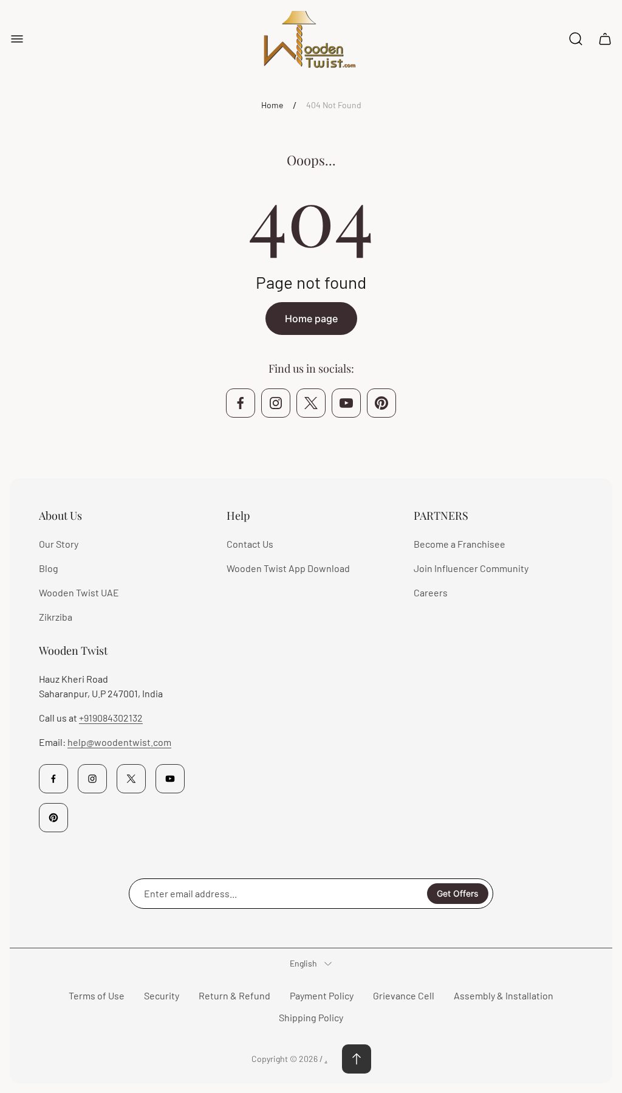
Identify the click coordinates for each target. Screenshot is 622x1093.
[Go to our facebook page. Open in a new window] (240, 403)
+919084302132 (111, 717)
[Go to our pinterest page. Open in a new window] (381, 403)
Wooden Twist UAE (79, 592)
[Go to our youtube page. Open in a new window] (346, 403)
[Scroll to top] (356, 1059)
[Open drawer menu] (17, 39)
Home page (311, 318)
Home (272, 105)
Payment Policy (322, 995)
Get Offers (458, 893)
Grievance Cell (403, 995)
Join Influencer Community (471, 568)
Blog (48, 568)
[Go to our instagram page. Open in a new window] (275, 403)
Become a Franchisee (459, 544)
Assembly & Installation (503, 995)
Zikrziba (55, 616)
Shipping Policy (311, 1017)
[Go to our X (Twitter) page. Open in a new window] (311, 403)
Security (161, 995)
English (303, 963)
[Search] (575, 39)
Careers (431, 592)
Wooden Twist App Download (288, 568)
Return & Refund (234, 995)
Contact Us (250, 544)
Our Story (58, 544)
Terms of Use (97, 995)
